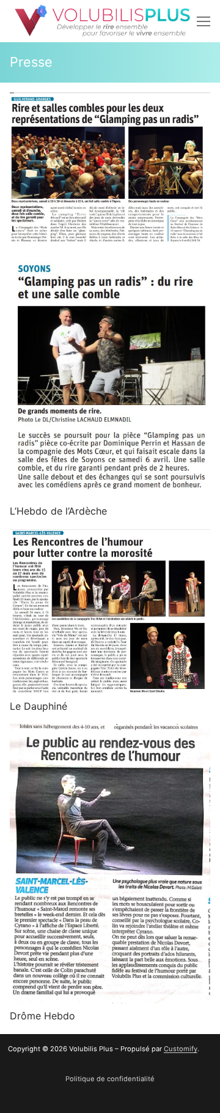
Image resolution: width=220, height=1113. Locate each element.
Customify (180, 1048)
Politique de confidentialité (110, 1078)
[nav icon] (203, 21)
